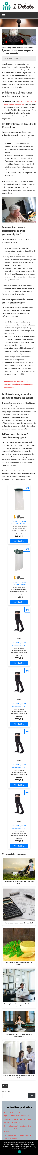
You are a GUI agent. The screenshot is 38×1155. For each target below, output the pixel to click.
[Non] (35, 1147)
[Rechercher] (31, 1095)
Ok (19, 1152)
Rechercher (6, 1091)
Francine (16, 58)
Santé (5, 1086)
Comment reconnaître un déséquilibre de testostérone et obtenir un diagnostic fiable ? (18, 1129)
